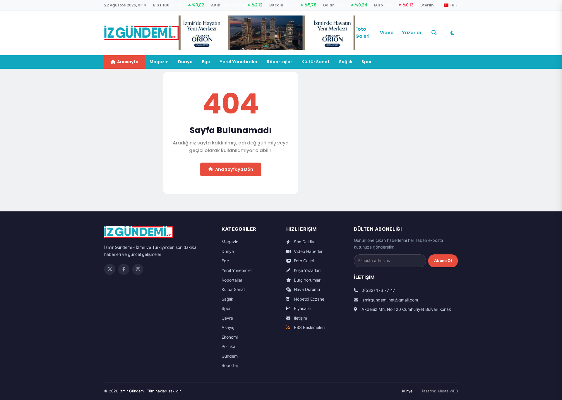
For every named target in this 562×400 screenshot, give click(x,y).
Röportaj (230, 365)
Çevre (227, 317)
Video (387, 33)
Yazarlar (412, 33)
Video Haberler (308, 251)
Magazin (159, 62)
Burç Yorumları (307, 279)
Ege (206, 62)
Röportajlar (279, 62)
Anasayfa (127, 62)
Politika (228, 346)
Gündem (230, 356)
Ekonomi (230, 337)
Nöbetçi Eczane (308, 298)
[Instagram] (137, 269)
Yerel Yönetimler (239, 62)
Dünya (185, 62)
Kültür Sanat (315, 62)
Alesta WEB (447, 391)
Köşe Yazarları (307, 270)
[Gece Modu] (452, 33)
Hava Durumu (306, 289)
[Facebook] (123, 269)
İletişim (300, 317)
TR (452, 5)
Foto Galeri (362, 32)
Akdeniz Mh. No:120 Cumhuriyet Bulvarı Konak (405, 309)
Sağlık (345, 62)
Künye (407, 391)
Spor (366, 62)
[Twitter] (109, 269)
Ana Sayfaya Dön (234, 169)
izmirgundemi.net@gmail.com (389, 299)
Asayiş (228, 327)
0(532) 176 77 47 (377, 290)
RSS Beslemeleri (309, 327)
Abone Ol (443, 260)
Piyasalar (302, 308)
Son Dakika (304, 241)
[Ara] (434, 33)
